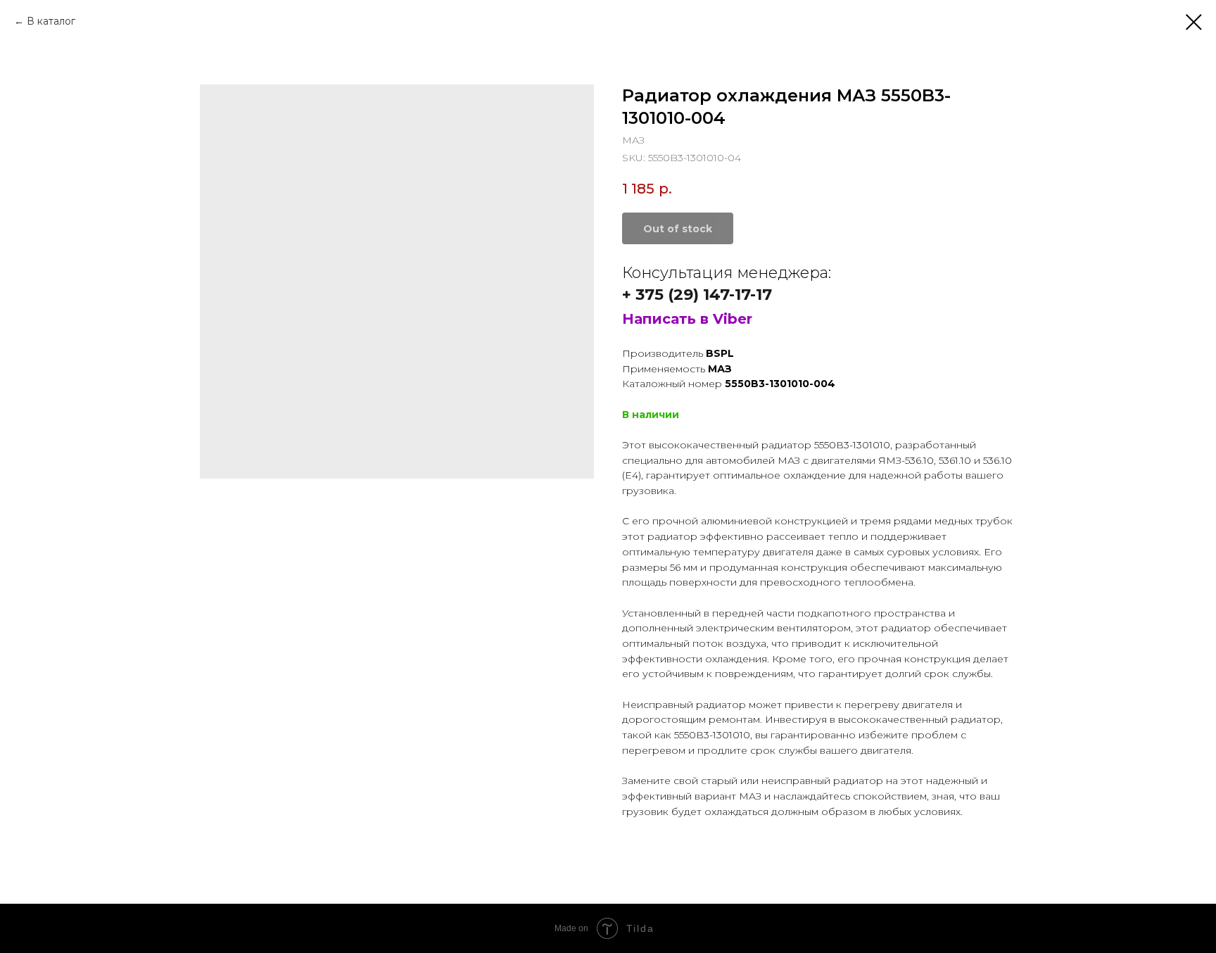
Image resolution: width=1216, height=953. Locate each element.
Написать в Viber (687, 318)
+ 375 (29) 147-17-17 (697, 294)
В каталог (51, 21)
